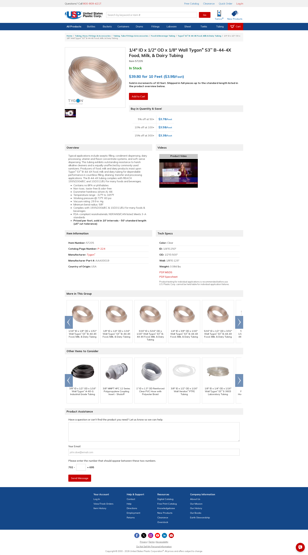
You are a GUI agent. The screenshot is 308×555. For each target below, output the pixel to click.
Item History (100, 508)
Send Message (79, 478)
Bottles (91, 26)
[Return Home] (84, 15)
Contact (131, 499)
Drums (139, 26)
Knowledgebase (166, 508)
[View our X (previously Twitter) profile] (144, 535)
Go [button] (204, 14)
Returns (131, 517)
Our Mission (196, 503)
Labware (172, 26)
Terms (152, 542)
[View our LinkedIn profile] (164, 535)
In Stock (135, 68)
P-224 (101, 248)
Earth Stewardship (200, 517)
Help (129, 503)
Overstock (162, 522)
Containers (123, 26)
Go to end (69, 322)
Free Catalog (167, 503)
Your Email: (74, 446)
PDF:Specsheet (168, 276)
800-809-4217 (92, 3)
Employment (133, 512)
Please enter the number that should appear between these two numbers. (112, 460)
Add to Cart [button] (138, 96)
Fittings (155, 26)
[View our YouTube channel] (157, 535)
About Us (195, 499)
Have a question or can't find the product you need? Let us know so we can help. (115, 419)
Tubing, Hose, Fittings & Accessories (93, 36)
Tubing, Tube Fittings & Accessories (130, 36)
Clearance (209, 3)
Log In (239, 3)
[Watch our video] (70, 113)
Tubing (220, 26)
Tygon (91, 254)
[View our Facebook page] (137, 535)
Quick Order (225, 3)
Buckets (107, 26)
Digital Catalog (165, 499)
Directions (132, 508)
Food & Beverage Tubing (163, 36)
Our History (196, 508)
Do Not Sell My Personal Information (154, 546)
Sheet (187, 26)
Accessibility (162, 542)
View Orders (103, 503)
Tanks (203, 26)
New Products (164, 512)
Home (69, 36)
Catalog (191, 3)
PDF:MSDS (165, 272)
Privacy (143, 542)
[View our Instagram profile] (150, 535)
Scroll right (239, 322)
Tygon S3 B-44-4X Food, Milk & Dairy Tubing (199, 36)
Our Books (195, 512)
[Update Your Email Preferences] (171, 535)
